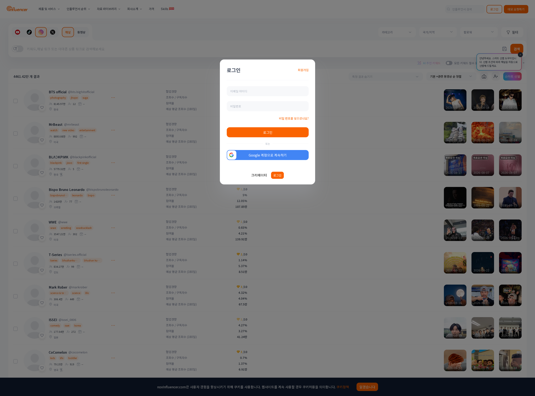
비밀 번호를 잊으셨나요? (294, 118)
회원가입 (303, 70)
